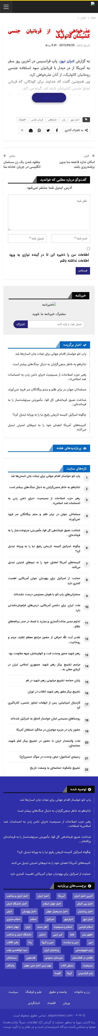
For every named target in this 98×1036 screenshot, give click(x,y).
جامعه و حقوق (58, 991)
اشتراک (20, 324)
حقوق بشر (87, 934)
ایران (28, 927)
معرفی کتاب (67, 965)
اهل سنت (42, 927)
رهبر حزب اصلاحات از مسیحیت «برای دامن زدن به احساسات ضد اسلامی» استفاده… (47, 823)
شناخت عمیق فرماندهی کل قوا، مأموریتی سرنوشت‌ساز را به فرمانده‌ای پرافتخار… (47, 839)
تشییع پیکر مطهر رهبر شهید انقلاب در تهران (54, 691)
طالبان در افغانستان (82, 958)
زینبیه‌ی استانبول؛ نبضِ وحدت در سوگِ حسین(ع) (50, 757)
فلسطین (30, 958)
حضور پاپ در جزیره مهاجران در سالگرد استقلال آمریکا (48, 730)
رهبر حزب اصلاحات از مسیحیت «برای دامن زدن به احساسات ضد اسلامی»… (47, 377)
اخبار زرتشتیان (85, 911)
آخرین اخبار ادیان (83, 896)
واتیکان (10, 965)
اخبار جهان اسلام (52, 904)
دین (90, 942)
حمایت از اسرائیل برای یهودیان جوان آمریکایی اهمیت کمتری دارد (50, 873)
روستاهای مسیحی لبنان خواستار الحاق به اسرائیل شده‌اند (45, 718)
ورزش (66, 1003)
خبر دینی (58, 934)
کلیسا (58, 973)
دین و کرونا (48, 942)
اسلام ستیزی (14, 919)
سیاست (13, 991)
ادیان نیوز (67, 61)
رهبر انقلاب (12, 942)
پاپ (63, 119)
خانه (72, 934)
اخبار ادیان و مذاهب (17, 896)
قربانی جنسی (37, 119)
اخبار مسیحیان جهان (57, 911)
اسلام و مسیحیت (63, 927)
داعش (42, 934)
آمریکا (61, 896)
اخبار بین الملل (85, 904)
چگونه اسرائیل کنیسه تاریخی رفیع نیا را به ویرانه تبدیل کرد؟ (49, 414)
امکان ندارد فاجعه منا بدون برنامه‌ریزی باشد (77, 164)
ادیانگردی (34, 1003)
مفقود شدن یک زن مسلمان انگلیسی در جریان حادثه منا (21, 164)
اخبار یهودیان (29, 911)
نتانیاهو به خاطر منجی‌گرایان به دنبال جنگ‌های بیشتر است (49, 364)
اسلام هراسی (86, 927)
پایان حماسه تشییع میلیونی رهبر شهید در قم (53, 680)
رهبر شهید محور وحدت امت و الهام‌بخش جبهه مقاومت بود (44, 653)
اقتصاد (51, 1003)
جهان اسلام (13, 927)
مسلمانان (12, 958)
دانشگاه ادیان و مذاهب (19, 934)
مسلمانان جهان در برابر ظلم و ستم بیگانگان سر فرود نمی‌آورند (47, 389)
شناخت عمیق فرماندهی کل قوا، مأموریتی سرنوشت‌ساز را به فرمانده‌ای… (47, 402)
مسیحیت (88, 965)
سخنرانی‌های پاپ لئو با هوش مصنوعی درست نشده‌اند (47, 594)
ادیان (9, 911)
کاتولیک (22, 119)
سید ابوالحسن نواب (17, 950)
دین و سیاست (70, 942)
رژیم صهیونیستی (84, 950)
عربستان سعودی (54, 958)
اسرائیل (50, 919)
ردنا (30, 942)
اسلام (33, 919)
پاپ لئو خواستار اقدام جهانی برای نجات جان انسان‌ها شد (50, 353)
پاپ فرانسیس (85, 973)
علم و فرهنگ (33, 991)
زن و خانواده (82, 991)
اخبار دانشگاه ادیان (17, 904)
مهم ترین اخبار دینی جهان (37, 965)
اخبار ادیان (43, 896)
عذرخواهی (52, 119)
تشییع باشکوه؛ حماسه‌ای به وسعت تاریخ (55, 768)
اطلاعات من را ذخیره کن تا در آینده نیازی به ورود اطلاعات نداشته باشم (49, 257)
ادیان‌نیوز (68, 919)
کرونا (69, 973)
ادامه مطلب (48, 97)
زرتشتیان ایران (51, 950)
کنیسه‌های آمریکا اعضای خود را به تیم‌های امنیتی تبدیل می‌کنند (47, 427)
